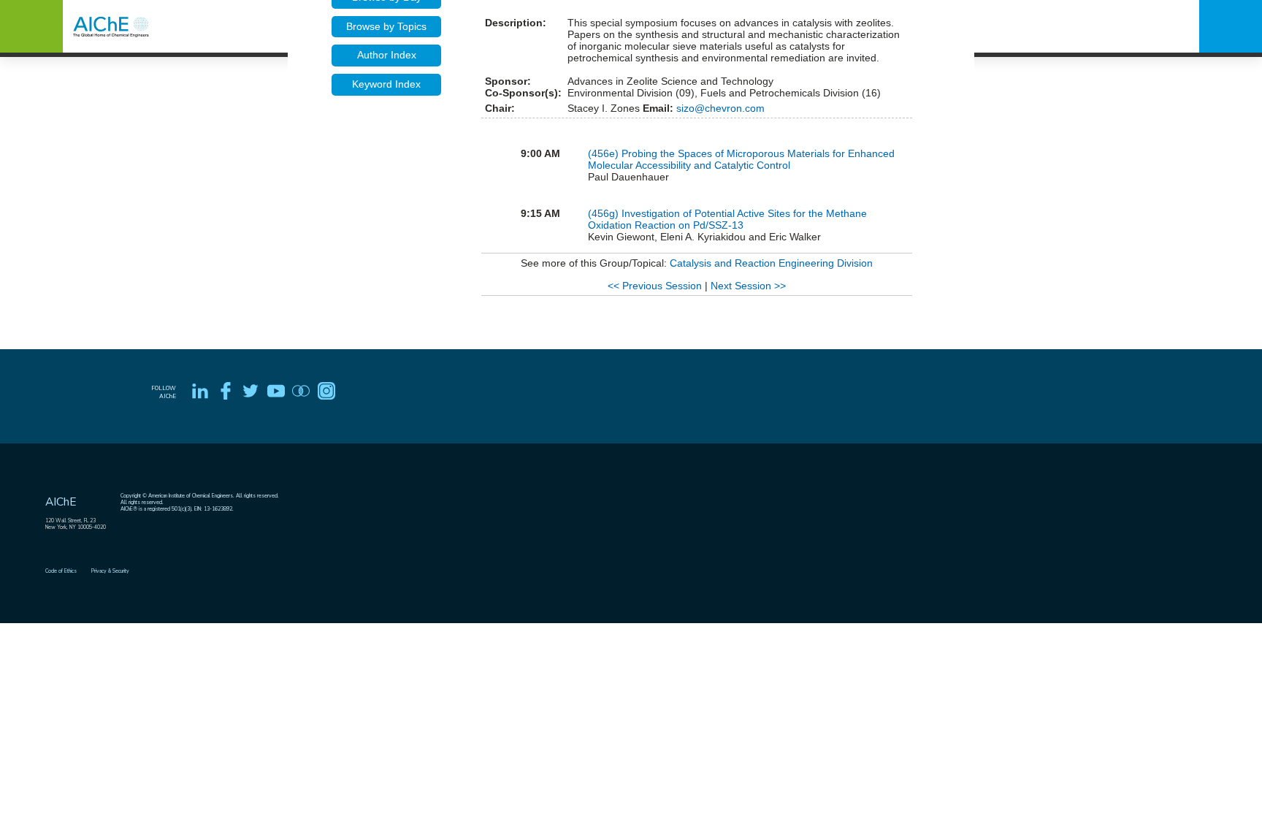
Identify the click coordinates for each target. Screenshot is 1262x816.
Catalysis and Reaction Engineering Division (771, 263)
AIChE (60, 501)
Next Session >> (748, 285)
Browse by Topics (386, 26)
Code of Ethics (61, 571)
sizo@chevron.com (719, 108)
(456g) (605, 213)
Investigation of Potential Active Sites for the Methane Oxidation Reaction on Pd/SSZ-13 (727, 219)
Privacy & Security (110, 571)
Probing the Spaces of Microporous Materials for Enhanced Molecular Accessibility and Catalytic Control (741, 159)
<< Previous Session (655, 285)
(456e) (605, 153)
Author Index (386, 55)
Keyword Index (386, 84)
